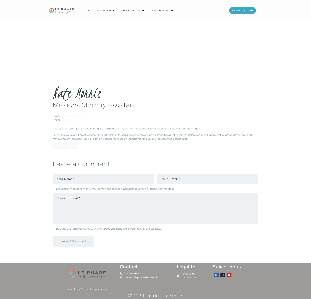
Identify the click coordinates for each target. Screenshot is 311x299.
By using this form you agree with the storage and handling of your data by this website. (109, 228)
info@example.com (73, 115)
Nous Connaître (160, 10)
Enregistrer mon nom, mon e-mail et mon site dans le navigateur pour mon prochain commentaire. (115, 188)
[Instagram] (222, 275)
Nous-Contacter (130, 10)
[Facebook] (216, 275)
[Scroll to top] (303, 291)
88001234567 (69, 119)
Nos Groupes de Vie (99, 10)
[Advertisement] (155, 45)
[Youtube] (229, 275)
